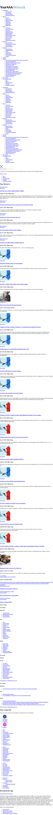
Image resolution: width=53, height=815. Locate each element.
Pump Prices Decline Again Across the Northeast (11, 263)
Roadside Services (7, 744)
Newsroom (2, 188)
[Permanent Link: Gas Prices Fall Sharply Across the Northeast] (5, 367)
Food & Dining (9, 49)
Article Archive (9, 780)
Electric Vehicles (9, 14)
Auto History (8, 12)
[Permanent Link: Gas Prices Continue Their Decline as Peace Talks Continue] (5, 280)
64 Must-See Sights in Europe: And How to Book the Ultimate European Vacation (21, 703)
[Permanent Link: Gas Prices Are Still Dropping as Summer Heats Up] (4, 238)
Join (6, 80)
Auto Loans (8, 19)
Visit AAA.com (3, 173)
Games (7, 56)
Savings (7, 17)
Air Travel (8, 27)
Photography (5, 635)
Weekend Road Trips (10, 70)
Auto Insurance (9, 42)
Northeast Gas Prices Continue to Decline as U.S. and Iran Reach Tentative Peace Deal (20, 327)
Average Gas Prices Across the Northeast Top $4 (11, 524)
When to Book (6, 678)
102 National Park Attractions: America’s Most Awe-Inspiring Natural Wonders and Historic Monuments (25, 702)
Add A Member (9, 82)
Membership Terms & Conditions (10, 813)
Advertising (5, 786)
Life (4, 729)
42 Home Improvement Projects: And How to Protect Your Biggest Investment (20, 688)
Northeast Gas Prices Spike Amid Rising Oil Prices (12, 459)
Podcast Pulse (9, 54)
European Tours (9, 31)
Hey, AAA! (5, 77)
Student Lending (9, 20)
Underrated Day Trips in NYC (12, 67)
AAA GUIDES (6, 787)
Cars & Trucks (9, 11)
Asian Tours (5, 664)
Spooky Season (6, 637)
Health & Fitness (9, 50)
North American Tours (10, 35)
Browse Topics (9, 781)
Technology (8, 52)
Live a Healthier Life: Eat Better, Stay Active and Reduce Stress (17, 695)
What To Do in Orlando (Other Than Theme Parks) (17, 60)
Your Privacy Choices (7, 810)
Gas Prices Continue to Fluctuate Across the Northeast (13, 503)
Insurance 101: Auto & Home (12, 71)
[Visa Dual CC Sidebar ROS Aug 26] (8, 680)
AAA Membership (7, 78)
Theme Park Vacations (10, 40)
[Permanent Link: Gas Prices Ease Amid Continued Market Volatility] (4, 187)
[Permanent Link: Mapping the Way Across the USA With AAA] (5, 564)
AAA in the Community (11, 55)
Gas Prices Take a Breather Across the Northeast (11, 393)
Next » (4, 575)
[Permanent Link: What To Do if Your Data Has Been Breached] (5, 301)
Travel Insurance (9, 46)
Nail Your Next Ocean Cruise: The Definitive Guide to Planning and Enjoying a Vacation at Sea (24, 704)
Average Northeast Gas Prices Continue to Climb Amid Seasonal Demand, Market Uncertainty (22, 546)
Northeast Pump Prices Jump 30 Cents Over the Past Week (14, 437)
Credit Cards (8, 22)
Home (7, 51)
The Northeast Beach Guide (12, 69)
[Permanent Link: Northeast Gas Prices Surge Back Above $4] (3, 213)
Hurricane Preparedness (11, 75)
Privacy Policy (6, 809)
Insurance (5, 41)
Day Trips (8, 30)
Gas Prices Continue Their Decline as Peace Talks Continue (14, 284)
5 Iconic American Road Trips (9, 700)
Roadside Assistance (10, 85)
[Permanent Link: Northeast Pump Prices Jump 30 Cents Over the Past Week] (5, 433)
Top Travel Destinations (11, 61)
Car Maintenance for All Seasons (13, 74)
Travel (4, 26)
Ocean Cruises (9, 36)
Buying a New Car (10, 76)
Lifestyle (5, 47)
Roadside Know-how (10, 15)
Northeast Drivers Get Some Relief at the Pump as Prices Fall (14, 349)
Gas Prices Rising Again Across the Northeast (11, 230)
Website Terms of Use (7, 812)
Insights (4, 633)
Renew (7, 81)
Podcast (4, 57)
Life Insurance (9, 45)
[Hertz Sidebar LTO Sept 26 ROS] (8, 576)
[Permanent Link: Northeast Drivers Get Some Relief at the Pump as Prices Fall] (5, 345)
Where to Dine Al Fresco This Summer (9, 595)
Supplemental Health (7, 652)
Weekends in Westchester (11, 64)
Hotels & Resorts (9, 32)
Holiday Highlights (7, 630)
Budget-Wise (8, 25)
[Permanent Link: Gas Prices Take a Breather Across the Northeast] (5, 389)
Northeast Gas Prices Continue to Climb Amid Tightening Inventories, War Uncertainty (20, 415)
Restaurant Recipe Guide (8, 694)
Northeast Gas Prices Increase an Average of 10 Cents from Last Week (16, 204)
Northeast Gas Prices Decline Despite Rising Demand (12, 481)
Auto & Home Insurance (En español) (14, 72)
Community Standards (10, 784)
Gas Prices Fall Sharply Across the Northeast (10, 371)
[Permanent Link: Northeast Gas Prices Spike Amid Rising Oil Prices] (5, 455)
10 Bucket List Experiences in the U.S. (9, 588)
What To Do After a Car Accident (13, 62)
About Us (5, 779)
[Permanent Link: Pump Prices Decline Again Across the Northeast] (5, 259)
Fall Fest (4, 625)
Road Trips (8, 39)
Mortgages (8, 21)
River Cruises (8, 37)
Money (4, 16)
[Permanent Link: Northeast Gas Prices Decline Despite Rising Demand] (5, 477)
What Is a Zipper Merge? (6, 602)
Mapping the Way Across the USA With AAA (10, 568)
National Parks (9, 34)
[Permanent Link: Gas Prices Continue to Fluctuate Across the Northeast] (5, 499)
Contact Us (5, 782)
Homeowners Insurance (11, 44)
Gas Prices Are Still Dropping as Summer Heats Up (12, 242)
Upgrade (7, 83)
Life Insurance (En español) (12, 66)
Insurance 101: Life (10, 65)
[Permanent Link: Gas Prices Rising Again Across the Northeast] (3, 226)
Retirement (8, 24)
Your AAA (5, 777)
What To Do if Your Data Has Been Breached (10, 305)
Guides (4, 59)
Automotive (5, 10)
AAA (1, 565)
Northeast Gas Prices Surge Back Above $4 (10, 217)
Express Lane (6, 624)
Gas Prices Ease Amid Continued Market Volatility (12, 190)
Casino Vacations (9, 29)
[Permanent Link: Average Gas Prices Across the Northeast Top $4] (5, 520)
